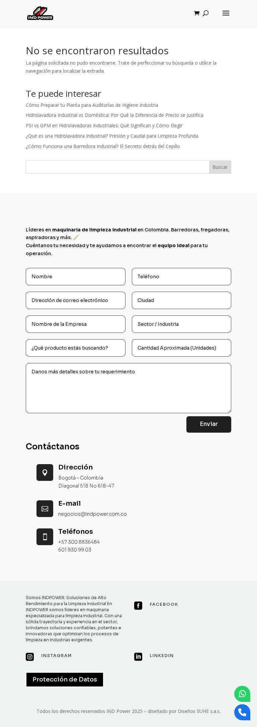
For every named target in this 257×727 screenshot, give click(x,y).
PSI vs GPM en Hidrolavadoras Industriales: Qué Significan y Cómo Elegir (104, 125)
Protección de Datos (64, 679)
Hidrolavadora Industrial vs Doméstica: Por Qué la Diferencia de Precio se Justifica (114, 115)
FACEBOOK (164, 604)
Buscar (220, 167)
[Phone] (242, 712)
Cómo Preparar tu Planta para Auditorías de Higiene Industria (92, 105)
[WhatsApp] (242, 694)
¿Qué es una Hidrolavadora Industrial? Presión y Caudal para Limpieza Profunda (112, 136)
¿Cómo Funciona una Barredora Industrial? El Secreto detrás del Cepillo (103, 146)
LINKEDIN (162, 655)
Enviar (209, 424)
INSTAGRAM (56, 655)
